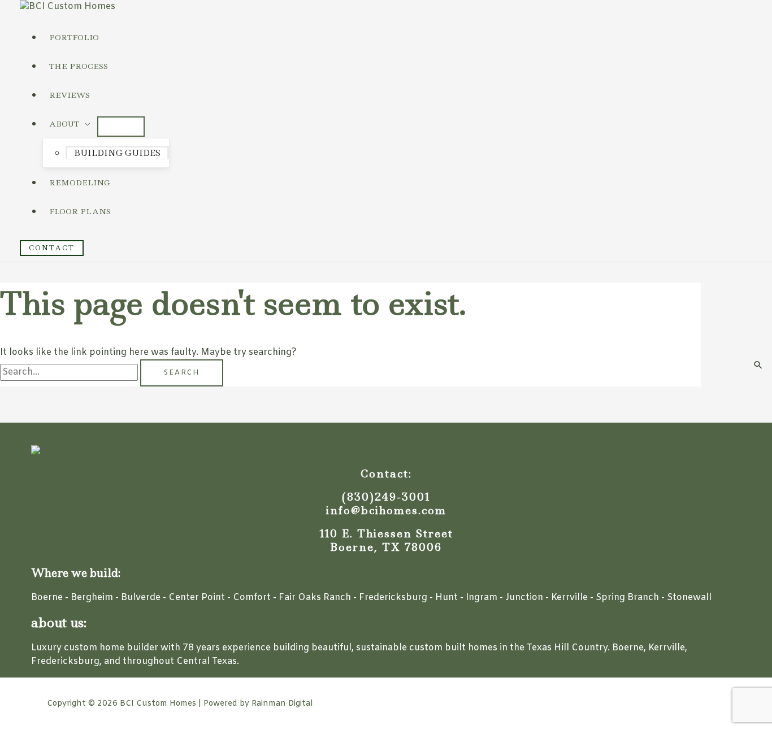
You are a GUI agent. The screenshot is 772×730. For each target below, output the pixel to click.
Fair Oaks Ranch (315, 597)
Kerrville (569, 597)
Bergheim (92, 597)
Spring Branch (627, 597)
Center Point (196, 597)
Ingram (481, 597)
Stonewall (689, 597)
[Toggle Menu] (121, 126)
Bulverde (141, 597)
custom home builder (111, 648)
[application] (84, 124)
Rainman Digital (282, 703)
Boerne (47, 597)
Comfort (252, 597)
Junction (524, 597)
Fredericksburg (393, 597)
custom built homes (453, 648)
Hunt (446, 597)
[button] (52, 248)
